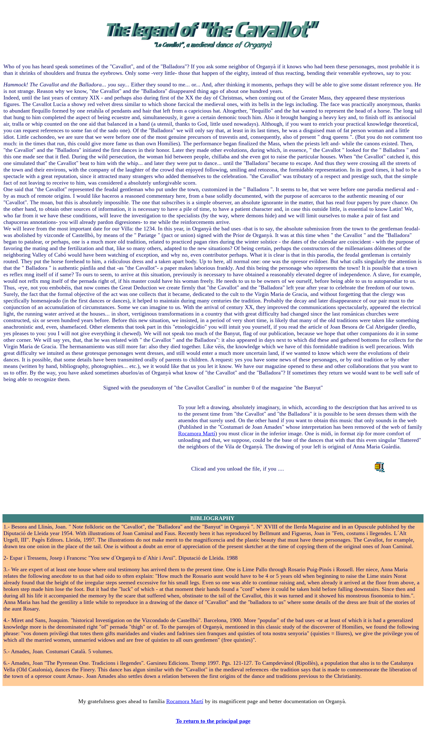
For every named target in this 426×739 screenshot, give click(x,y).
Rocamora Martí (196, 433)
